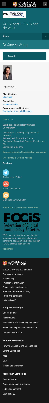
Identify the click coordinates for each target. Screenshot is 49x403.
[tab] (24, 56)
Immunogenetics (10, 104)
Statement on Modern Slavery (16, 291)
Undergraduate (10, 313)
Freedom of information (13, 283)
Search (45, 4)
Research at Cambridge (14, 373)
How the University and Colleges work (20, 346)
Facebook (7, 163)
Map (5, 361)
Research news (10, 379)
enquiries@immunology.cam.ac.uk (28, 151)
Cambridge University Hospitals (17, 111)
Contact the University (13, 274)
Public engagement (12, 389)
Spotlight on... (9, 394)
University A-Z (9, 300)
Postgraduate (9, 318)
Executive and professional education (20, 328)
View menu (4, 4)
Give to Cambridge (11, 351)
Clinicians (7, 97)
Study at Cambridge (13, 307)
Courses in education (12, 333)
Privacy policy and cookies (15, 287)
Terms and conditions (12, 296)
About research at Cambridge (16, 384)
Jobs (5, 356)
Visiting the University (13, 366)
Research (11, 56)
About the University (13, 340)
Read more (8, 248)
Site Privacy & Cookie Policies (17, 157)
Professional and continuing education (20, 323)
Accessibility (8, 278)
